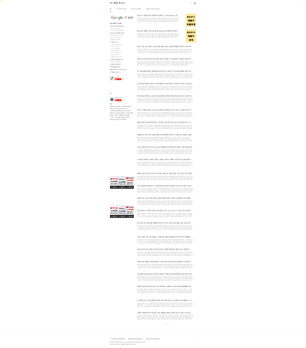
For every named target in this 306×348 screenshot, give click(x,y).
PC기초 (111, 117)
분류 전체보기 (116, 23)
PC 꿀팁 (114, 42)
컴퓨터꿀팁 (118, 110)
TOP (194, 339)
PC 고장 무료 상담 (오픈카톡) (117, 339)
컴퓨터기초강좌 (125, 117)
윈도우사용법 (117, 117)
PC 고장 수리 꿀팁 (116, 52)
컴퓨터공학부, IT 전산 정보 (118, 69)
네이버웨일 (112, 110)
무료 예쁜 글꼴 (129, 113)
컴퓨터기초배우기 (114, 115)
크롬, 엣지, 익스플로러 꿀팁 (118, 30)
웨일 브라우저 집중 (116, 28)
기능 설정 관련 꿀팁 (116, 61)
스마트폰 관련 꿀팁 (116, 59)
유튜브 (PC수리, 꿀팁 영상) (153, 339)
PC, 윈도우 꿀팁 (115, 48)
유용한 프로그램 (115, 39)
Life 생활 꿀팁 (115, 67)
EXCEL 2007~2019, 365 (117, 35)
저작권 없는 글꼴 (114, 119)
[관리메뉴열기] (303, 3)
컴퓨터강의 (112, 113)
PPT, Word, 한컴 (115, 37)
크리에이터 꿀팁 (115, 64)
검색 (191, 3)
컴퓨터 (111, 108)
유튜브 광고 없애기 (136, 9)
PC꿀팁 (119, 106)
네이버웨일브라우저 (126, 106)
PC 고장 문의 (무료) (121, 9)
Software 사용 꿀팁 (117, 33)
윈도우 (126, 108)
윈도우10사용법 (122, 119)
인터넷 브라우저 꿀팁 (117, 26)
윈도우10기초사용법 (119, 108)
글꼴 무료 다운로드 (120, 113)
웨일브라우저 (113, 106)
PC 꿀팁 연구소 (117, 3)
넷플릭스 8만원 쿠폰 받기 (153, 9)
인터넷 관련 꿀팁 (115, 50)
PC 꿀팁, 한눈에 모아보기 (117, 44)
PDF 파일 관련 (115, 54)
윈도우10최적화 (126, 110)
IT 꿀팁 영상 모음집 (116, 56)
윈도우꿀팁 (126, 115)
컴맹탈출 (121, 115)
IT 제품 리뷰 (114, 72)
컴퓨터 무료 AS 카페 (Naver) (135, 339)
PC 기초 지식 (115, 46)
